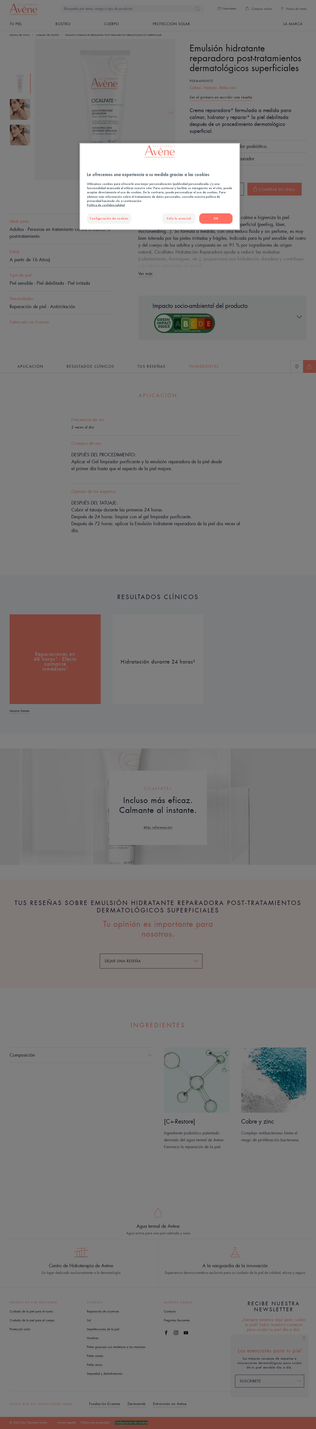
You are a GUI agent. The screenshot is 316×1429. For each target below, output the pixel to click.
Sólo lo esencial (179, 218)
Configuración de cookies (109, 218)
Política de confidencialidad (106, 205)
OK (216, 218)
